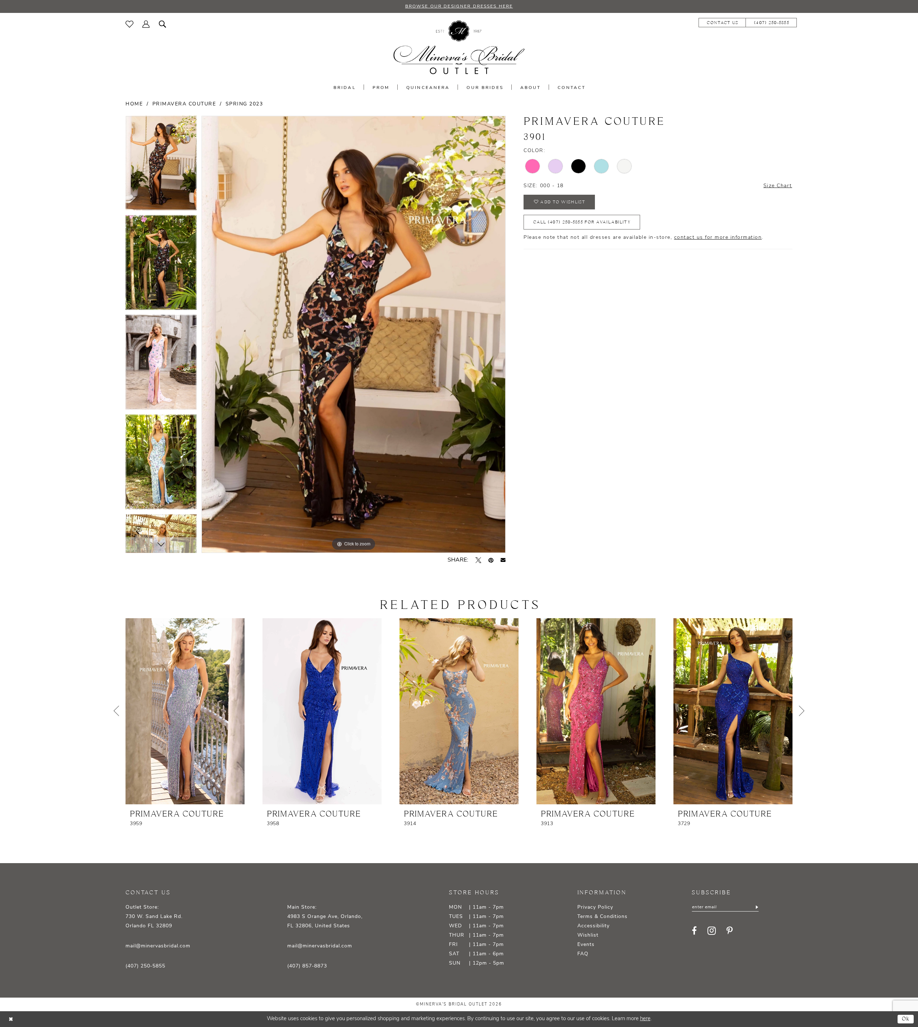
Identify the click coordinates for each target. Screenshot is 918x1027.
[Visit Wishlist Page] (129, 24)
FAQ (582, 954)
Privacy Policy (595, 907)
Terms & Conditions (602, 916)
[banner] (459, 47)
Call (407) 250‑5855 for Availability (581, 222)
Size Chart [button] (777, 186)
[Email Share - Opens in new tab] (503, 560)
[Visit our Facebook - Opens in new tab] (694, 930)
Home (134, 104)
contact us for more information (718, 237)
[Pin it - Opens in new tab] (490, 560)
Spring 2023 (244, 104)
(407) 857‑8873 (307, 966)
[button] (146, 24)
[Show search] (163, 24)
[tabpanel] (161, 166)
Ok (906, 1019)
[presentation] (185, 711)
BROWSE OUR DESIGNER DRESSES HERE (459, 6)
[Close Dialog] (10, 1019)
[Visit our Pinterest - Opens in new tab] (730, 930)
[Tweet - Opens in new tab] (478, 560)
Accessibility (593, 926)
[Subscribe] (756, 907)
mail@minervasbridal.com (158, 946)
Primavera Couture (184, 104)
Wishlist (587, 935)
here (645, 1019)
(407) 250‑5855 (145, 966)
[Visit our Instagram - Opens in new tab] (712, 931)
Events (586, 944)
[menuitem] (129, 24)
